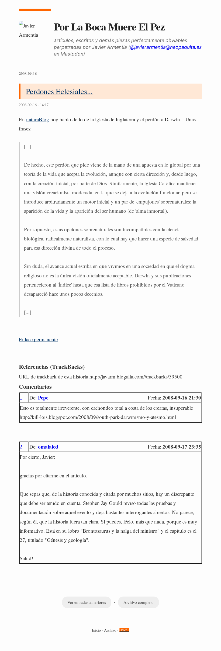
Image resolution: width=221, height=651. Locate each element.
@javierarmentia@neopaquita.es (166, 47)
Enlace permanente (38, 339)
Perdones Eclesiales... (59, 91)
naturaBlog (37, 119)
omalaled (48, 446)
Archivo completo (138, 602)
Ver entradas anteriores (86, 602)
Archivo (110, 630)
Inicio (96, 630)
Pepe (43, 397)
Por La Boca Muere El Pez (109, 26)
